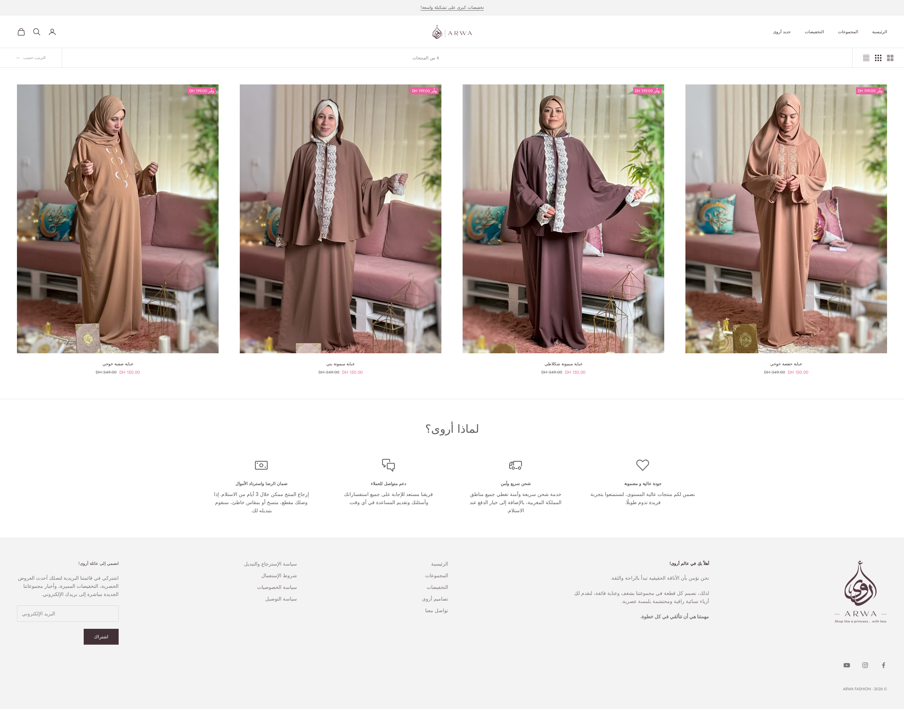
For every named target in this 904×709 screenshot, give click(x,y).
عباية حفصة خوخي (786, 364)
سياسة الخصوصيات (277, 587)
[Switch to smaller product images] (878, 57)
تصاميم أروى (435, 598)
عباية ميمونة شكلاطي (564, 364)
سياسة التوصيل (281, 598)
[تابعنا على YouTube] (846, 665)
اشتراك (101, 636)
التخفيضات (814, 32)
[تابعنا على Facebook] (883, 665)
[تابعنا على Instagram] (865, 665)
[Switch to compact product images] (866, 57)
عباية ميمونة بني (340, 364)
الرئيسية (879, 32)
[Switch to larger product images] (890, 57)
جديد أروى (782, 32)
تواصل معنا (436, 610)
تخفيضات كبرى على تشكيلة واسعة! (452, 7)
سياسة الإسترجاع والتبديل (270, 563)
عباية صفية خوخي (117, 364)
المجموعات (848, 32)
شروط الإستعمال (279, 575)
